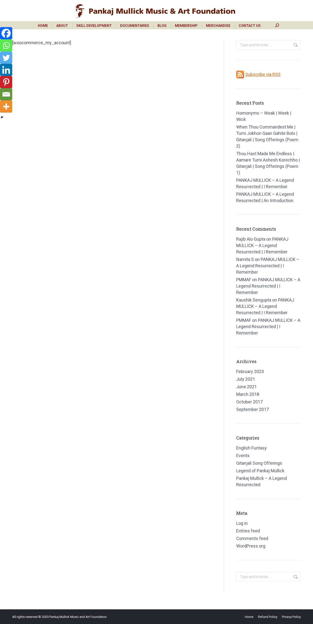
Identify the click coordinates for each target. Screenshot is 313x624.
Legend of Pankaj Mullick (260, 470)
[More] (6, 106)
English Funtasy (251, 448)
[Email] (6, 94)
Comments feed (252, 538)
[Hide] (2, 117)
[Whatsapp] (6, 45)
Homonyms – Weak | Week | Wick (263, 116)
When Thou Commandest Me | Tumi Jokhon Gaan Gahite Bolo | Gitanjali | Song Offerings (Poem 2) (267, 136)
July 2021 (245, 379)
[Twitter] (6, 58)
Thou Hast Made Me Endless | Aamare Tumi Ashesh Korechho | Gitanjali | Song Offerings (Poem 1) (268, 163)
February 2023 (250, 371)
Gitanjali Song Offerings (259, 463)
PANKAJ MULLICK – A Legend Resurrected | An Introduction (265, 197)
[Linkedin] (6, 70)
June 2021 (246, 386)
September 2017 (252, 409)
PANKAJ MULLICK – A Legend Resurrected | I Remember (265, 183)
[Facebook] (6, 33)
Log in (242, 523)
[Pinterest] (6, 82)
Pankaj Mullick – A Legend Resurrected (261, 481)
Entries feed (248, 530)
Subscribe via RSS (262, 74)
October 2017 (249, 401)
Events (243, 455)
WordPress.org (250, 546)
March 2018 (247, 394)
